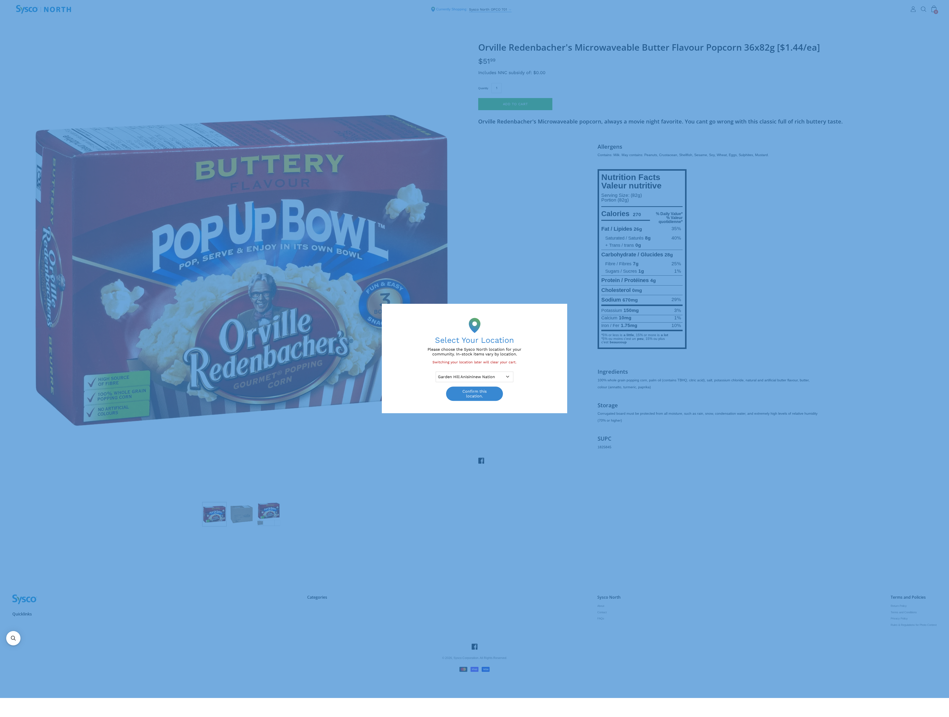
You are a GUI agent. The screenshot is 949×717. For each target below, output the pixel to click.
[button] (13, 638)
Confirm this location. (474, 393)
